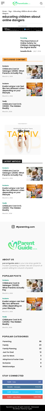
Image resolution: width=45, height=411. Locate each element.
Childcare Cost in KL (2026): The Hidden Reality (11, 106)
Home (4, 11)
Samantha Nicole (26, 51)
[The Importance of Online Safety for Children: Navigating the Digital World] (10, 44)
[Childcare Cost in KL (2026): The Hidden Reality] (35, 107)
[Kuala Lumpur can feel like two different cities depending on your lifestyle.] (35, 89)
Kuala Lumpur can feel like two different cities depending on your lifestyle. (13, 89)
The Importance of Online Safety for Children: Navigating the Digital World (30, 44)
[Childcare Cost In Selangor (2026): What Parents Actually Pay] (35, 72)
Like (39, 382)
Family (4, 101)
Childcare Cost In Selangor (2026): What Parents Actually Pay (13, 71)
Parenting (23, 38)
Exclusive (5, 66)
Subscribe (37, 397)
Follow (38, 387)
